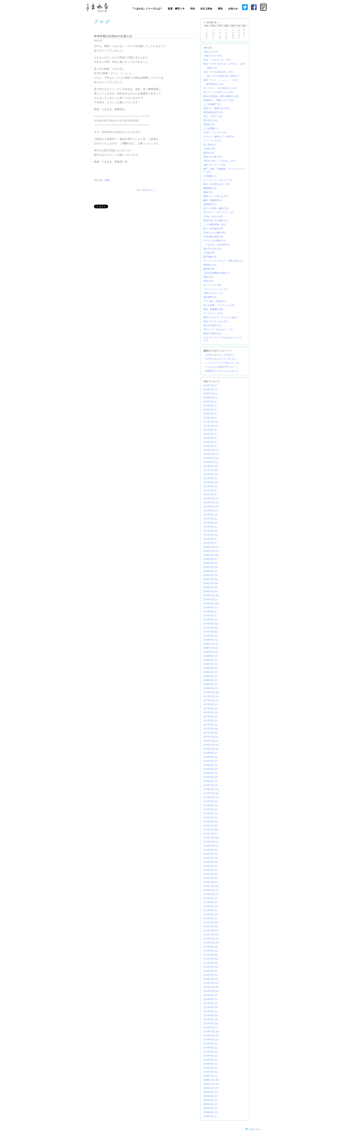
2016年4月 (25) (210, 773)
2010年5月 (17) (210, 1060)
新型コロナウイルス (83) (215, 321)
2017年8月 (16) (210, 708)
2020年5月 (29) (210, 575)
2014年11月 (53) (211, 841)
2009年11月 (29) (211, 1084)
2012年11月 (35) (211, 938)
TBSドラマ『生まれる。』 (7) (218, 329)
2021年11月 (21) (211, 502)
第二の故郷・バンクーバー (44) (218, 305)
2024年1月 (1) (209, 417)
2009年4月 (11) (210, 1112)
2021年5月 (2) (209, 526)
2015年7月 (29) (210, 809)
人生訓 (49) (208, 252)
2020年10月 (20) (211, 555)
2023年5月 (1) (209, 434)
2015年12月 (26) (211, 789)
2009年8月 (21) (210, 1096)
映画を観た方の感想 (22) (215, 220)
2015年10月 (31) (211, 797)
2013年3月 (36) (210, 922)
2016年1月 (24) (210, 785)
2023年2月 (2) (209, 446)
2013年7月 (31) (210, 906)
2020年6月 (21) (210, 571)
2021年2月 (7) (209, 539)
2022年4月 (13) (210, 482)
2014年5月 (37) (210, 866)
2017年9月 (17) (210, 704)
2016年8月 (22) (210, 757)
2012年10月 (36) (211, 942)
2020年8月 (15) (210, 563)
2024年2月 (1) (209, 413)
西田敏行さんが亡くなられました (222, 371)
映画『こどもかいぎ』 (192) (217, 60)
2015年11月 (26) (211, 793)
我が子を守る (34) (212, 248)
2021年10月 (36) (211, 506)
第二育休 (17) (209, 144)
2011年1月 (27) (210, 1027)
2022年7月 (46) (210, 470)
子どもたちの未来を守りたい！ (221, 367)
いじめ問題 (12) (211, 128)
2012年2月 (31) (210, 975)
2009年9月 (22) (210, 1092)
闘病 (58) (207, 192)
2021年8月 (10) (210, 514)
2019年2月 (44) (210, 636)
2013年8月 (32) (210, 902)
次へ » (152, 190)
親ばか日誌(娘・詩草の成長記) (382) (221, 96)
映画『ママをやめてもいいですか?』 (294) (224, 64)
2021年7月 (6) (209, 518)
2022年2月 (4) (209, 490)
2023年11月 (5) (210, 426)
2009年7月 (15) (210, 1100)
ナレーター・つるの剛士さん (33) (219, 88)
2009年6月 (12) (210, 1104)
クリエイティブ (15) (213, 313)
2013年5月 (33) (210, 914)
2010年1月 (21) (210, 1076)
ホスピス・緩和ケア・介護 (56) (218, 136)
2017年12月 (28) (211, 692)
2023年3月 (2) (209, 442)
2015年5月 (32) (210, 817)
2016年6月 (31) (210, 765)
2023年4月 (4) (209, 438)
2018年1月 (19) (210, 688)
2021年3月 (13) (210, 535)
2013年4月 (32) (210, 918)
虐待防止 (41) (209, 265)
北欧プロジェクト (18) (214, 165)
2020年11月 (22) (211, 551)
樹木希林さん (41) (215, 84)
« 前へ (138, 190)
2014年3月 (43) (210, 874)
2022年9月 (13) (210, 462)
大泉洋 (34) (211, 68)
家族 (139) (208, 277)
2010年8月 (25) (210, 1047)
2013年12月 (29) (211, 886)
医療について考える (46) (215, 196)
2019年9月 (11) (210, 607)
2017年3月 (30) (210, 728)
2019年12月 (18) (211, 595)
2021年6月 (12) (210, 522)
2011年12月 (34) (211, 983)
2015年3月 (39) (210, 825)
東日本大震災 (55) (212, 325)
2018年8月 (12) (210, 660)
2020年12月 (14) (211, 547)
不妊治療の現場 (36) (213, 236)
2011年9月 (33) (210, 995)
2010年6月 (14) (210, 1055)
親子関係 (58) (209, 256)
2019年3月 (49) (210, 631)
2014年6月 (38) (210, 862)
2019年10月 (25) (211, 603)
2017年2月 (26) (210, 732)
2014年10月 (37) (211, 846)
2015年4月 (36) (210, 821)
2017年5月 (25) (210, 720)
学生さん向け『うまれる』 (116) (219, 161)
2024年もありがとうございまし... (222, 359)
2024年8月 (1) (209, 405)
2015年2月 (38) (210, 829)
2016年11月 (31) (211, 745)
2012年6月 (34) (210, 959)
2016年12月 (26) (211, 741)
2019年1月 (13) (210, 640)
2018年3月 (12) (210, 680)
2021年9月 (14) (210, 510)
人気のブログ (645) (212, 56)
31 (239, 38)
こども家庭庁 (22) (212, 104)
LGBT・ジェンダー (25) (215, 132)
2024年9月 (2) (209, 401)
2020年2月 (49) (210, 587)
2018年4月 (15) (210, 676)
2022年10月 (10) (211, 458)
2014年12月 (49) (211, 837)
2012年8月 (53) (210, 950)
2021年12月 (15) (211, 498)
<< (204, 22)
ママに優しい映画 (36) (214, 301)
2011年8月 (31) (210, 999)
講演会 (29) (208, 152)
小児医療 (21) (209, 176)
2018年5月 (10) (210, 672)
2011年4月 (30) (210, 1015)
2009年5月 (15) (210, 1108)
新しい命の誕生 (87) (213, 228)
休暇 (107, 180)
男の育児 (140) (210, 120)
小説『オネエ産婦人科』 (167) (218, 72)
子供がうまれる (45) (213, 216)
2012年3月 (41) (210, 971)
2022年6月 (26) (210, 474)
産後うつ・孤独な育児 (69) (216, 108)
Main (145, 190)
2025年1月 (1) (209, 385)
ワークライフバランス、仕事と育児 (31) (223, 261)
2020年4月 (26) (210, 579)
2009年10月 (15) (211, 1088)
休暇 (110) (208, 281)
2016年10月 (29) (211, 749)
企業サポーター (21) (213, 293)
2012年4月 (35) (210, 967)
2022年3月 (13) (210, 486)
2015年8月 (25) (210, 805)
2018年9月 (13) (210, 656)
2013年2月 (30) (210, 926)
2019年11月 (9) (210, 599)
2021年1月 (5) (209, 543)
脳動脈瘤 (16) (209, 188)
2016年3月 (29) (210, 777)
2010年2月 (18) (210, 1072)
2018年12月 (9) (210, 644)
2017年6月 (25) (210, 716)
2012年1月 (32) (210, 979)
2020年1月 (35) (210, 591)
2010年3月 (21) (210, 1068)
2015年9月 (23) (210, 801)
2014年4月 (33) (210, 870)
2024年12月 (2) (210, 389)
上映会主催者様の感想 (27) (216, 273)
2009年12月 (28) (211, 1080)
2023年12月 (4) (210, 422)
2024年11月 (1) (210, 393)
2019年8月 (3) (209, 611)
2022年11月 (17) (211, 454)
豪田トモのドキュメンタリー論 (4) (220, 317)
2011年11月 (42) (211, 987)
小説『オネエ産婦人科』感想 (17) (222, 76)
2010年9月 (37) (210, 1043)
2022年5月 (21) (210, 478)
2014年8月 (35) (210, 854)
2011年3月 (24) (210, 1019)
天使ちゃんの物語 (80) (214, 232)
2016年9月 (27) (210, 753)
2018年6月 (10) (210, 668)
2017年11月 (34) (211, 696)
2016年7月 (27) (210, 761)
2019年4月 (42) (210, 627)
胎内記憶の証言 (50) (213, 112)
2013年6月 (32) (210, 910)
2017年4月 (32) (210, 724)
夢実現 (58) (208, 269)
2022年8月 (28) (210, 466)
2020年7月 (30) (210, 567)
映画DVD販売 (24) (212, 333)
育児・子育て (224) (212, 116)
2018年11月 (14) (211, 648)
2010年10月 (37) (211, 1039)
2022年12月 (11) (211, 450)
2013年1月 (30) (210, 930)
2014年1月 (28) (210, 882)
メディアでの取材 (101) (214, 240)
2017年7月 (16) (210, 712)
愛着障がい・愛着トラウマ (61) (218, 100)
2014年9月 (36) (210, 850)
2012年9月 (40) (210, 946)
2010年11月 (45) (211, 1035)
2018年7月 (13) (210, 664)
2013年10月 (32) (211, 894)
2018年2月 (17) (210, 684)
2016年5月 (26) (210, 769)
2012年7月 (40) (210, 955)
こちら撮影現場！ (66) (214, 224)
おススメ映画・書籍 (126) (216, 208)
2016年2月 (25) (210, 781)
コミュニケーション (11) (215, 289)
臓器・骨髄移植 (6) (212, 200)
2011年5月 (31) (210, 1011)
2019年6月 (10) (210, 619)
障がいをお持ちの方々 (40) (216, 184)
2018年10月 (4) (210, 652)
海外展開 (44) (209, 297)
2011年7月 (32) (210, 1003)
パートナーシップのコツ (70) (217, 180)
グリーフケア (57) (212, 140)
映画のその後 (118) (212, 156)
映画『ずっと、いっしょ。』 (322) (220, 80)
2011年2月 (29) (210, 1023)
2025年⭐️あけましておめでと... (221, 355)
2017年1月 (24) (210, 736)
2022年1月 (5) (209, 494)
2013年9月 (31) (210, 898)
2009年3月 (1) (209, 1116)
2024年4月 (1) (209, 409)
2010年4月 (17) (210, 1064)
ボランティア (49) (212, 285)
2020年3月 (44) (210, 583)
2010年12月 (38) (211, 1031)
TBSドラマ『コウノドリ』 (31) (218, 212)
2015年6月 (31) (210, 813)
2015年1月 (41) (210, 833)
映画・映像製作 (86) (213, 309)
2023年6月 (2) (209, 430)
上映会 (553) (209, 148)
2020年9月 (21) (210, 559)
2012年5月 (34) (210, 963)
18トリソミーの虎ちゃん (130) (218, 92)
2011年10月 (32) (211, 991)
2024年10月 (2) (210, 397)
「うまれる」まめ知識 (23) (216, 244)
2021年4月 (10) (210, 531)
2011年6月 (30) (210, 1007)
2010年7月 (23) (210, 1051)
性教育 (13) (208, 124)
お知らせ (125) (210, 51)
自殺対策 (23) (209, 204)
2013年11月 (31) (211, 890)
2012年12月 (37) (211, 934)
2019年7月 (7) (209, 615)
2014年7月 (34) (210, 858)
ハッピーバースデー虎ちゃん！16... (223, 363)
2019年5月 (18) (210, 623)
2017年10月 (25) (211, 700)
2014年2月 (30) (210, 878)
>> (218, 22)
